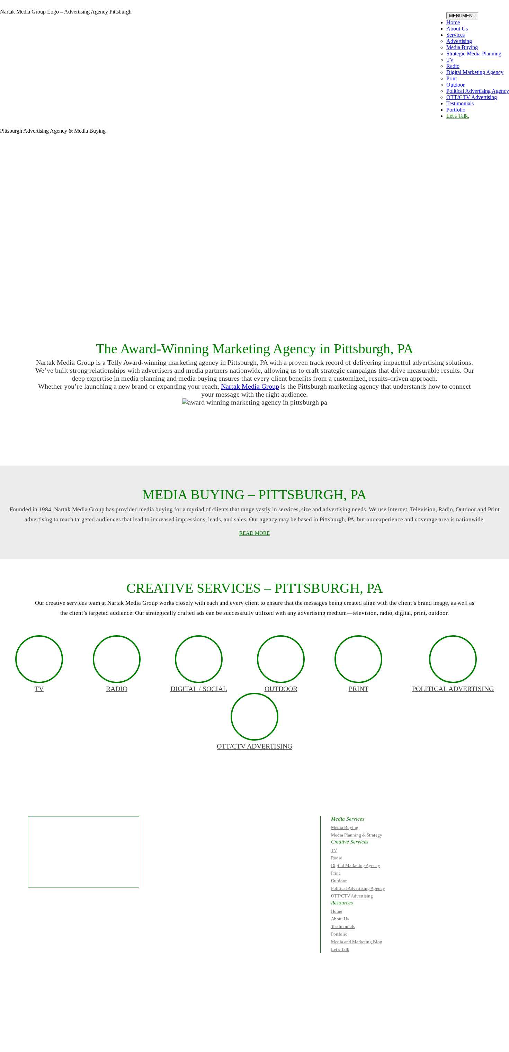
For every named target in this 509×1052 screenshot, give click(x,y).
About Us (457, 29)
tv (39, 688)
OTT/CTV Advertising (471, 97)
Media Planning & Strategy (356, 835)
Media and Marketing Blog (356, 941)
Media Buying (462, 47)
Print (451, 78)
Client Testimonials (183, 446)
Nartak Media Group (250, 386)
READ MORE (254, 533)
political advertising (453, 688)
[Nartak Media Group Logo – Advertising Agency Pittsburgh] (44, 29)
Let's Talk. (457, 116)
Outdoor (455, 85)
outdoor (281, 688)
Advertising (459, 41)
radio (116, 688)
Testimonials (460, 103)
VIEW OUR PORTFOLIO (317, 446)
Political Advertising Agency (477, 91)
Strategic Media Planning (473, 53)
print (358, 688)
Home (453, 22)
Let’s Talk (340, 949)
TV (450, 60)
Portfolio (455, 110)
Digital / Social (198, 688)
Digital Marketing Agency (474, 72)
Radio (452, 66)
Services (455, 35)
